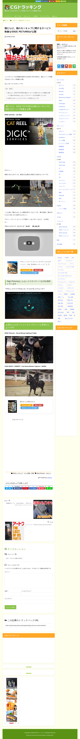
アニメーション (62, 264)
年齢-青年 (60, 303)
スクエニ (60, 285)
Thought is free (49, 735)
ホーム (6, 20)
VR (67, 177)
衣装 (73, 312)
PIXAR (67, 258)
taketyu (49, 478)
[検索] (76, 1)
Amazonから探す (26, 270)
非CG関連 (66, 244)
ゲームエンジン (67, 112)
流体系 (60, 309)
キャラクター (67, 183)
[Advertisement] (29, 156)
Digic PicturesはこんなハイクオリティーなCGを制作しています (27, 95)
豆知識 (60, 315)
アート (72, 264)
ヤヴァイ (60, 291)
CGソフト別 (60, 80)
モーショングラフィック (67, 189)
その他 (66, 217)
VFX (73, 258)
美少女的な (61, 312)
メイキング (14, 20)
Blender (67, 91)
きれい (60, 261)
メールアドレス (26, 591)
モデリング (71, 288)
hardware (67, 137)
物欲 (66, 240)
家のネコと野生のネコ (27, 402)
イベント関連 (67, 209)
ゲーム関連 (27, 473)
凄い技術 (70, 297)
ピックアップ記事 (67, 143)
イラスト (60, 267)
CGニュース (60, 126)
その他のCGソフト (67, 109)
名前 (6, 591)
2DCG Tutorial (67, 227)
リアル (60, 294)
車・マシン (67, 201)
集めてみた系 (68, 318)
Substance (67, 106)
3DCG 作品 (67, 165)
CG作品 (59, 157)
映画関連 (67, 149)
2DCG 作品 (67, 162)
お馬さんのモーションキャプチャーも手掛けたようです (22, 98)
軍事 (59, 318)
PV (67, 174)
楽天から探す (38, 270)
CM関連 (67, 171)
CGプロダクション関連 (67, 134)
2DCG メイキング (67, 230)
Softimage (67, 103)
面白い (60, 321)
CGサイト (67, 131)
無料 (66, 309)
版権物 (72, 309)
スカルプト (72, 282)
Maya (67, 100)
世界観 (66, 294)
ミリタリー (61, 288)
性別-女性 (70, 303)
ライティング (70, 291)
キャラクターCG (62, 273)
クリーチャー (61, 279)
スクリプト (67, 186)
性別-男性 (60, 306)
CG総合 (66, 205)
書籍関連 (67, 152)
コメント (7, 572)
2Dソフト (67, 85)
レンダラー (67, 121)
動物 (32, 473)
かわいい (48, 473)
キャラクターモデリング (65, 276)
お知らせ (66, 213)
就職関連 (67, 146)
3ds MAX (67, 88)
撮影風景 (70, 306)
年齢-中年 (70, 300)
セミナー (70, 285)
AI (67, 168)
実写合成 (67, 195)
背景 (67, 198)
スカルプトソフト (67, 118)
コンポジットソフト (67, 115)
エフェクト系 (70, 267)
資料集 (65, 315)
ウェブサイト (8, 598)
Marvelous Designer (67, 97)
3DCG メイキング (25, 20)
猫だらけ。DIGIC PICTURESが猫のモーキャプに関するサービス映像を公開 (28, 93)
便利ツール (61, 297)
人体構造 (72, 294)
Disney (60, 258)
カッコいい (61, 270)
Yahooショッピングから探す (29, 273)
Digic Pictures (41, 473)
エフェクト (67, 180)
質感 (70, 315)
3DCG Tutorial (67, 233)
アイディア (69, 261)
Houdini (67, 94)
